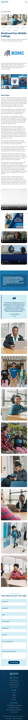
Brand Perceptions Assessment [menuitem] (14, 709)
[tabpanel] (14, 307)
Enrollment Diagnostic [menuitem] (14, 707)
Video (3, 30)
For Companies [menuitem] (14, 687)
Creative (10, 27)
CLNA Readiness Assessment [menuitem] (14, 705)
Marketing (4, 27)
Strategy (9, 30)
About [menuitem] (14, 697)
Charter (23, 27)
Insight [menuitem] (14, 695)
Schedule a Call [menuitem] (14, 712)
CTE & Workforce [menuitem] (14, 680)
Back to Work (7, 11)
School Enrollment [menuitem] (14, 682)
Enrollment (16, 27)
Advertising (15, 30)
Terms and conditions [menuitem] (17, 718)
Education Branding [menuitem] (14, 684)
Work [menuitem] (14, 693)
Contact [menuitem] (14, 699)
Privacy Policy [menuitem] (9, 718)
